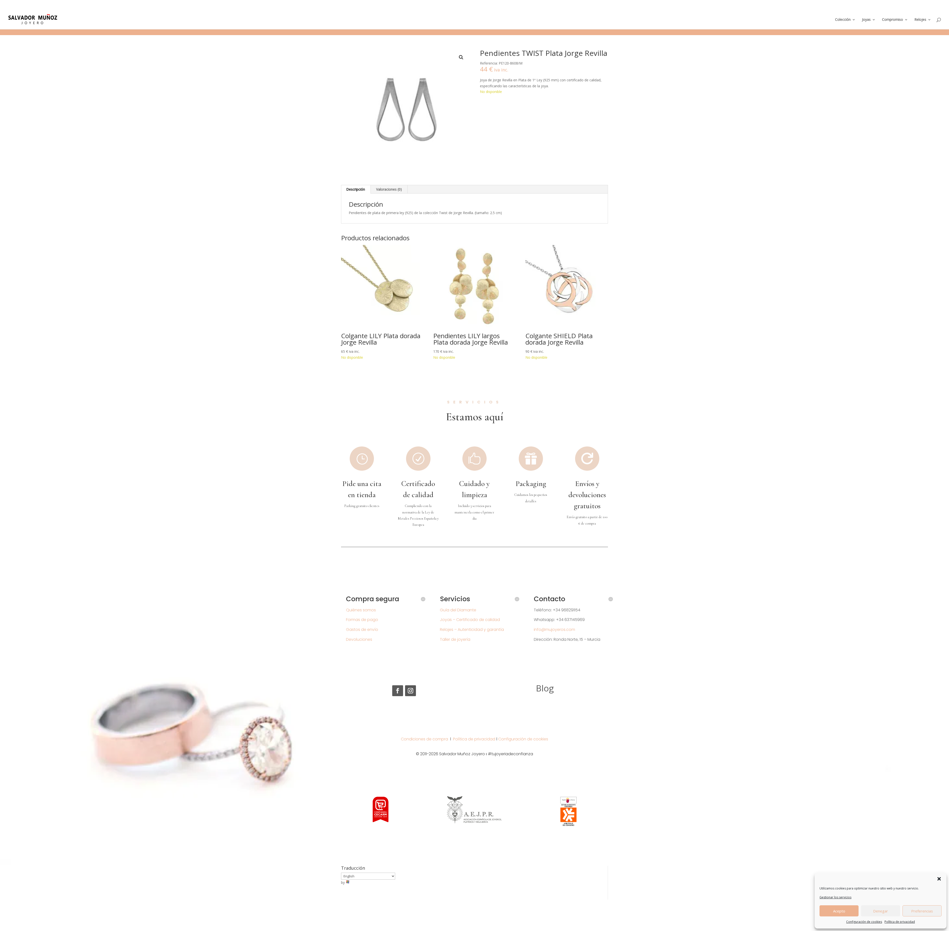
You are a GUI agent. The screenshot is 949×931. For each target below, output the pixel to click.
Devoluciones (359, 639)
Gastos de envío (362, 629)
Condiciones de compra (424, 739)
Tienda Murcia (843, 6)
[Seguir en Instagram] (410, 690)
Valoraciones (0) (389, 189)
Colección (843, 20)
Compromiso (892, 20)
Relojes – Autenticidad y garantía (472, 629)
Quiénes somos (361, 610)
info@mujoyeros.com (554, 629)
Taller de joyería (455, 639)
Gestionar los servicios (835, 897)
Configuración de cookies (864, 922)
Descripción (355, 189)
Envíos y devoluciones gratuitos (587, 494)
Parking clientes (895, 6)
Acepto (839, 911)
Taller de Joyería (869, 6)
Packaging (531, 483)
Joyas (866, 20)
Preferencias (922, 911)
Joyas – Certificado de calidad (470, 619)
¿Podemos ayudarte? (814, 6)
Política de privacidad (899, 922)
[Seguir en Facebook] (397, 690)
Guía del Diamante (458, 610)
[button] (939, 878)
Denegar (880, 911)
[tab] (356, 189)
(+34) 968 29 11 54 (23, 4)
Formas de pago (362, 619)
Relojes (920, 20)
